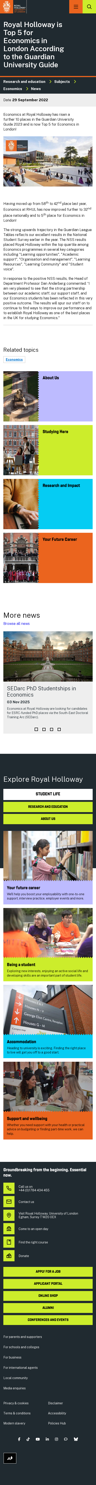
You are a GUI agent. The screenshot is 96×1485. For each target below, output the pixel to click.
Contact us (26, 1202)
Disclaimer (55, 1403)
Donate (24, 1256)
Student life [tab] (48, 794)
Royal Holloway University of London (13, 6)
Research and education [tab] (48, 807)
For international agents (20, 1367)
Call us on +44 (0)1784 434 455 (34, 1188)
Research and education (24, 82)
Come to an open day (33, 1229)
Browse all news (16, 623)
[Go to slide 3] (51, 729)
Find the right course (33, 1242)
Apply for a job (48, 1272)
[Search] (89, 6)
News (36, 89)
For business (12, 1357)
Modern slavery (14, 1423)
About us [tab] (48, 819)
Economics (12, 89)
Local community (15, 1378)
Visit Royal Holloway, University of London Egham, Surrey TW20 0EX (48, 1215)
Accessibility (57, 1413)
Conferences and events (48, 1320)
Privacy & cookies (16, 1403)
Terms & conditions (17, 1413)
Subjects (62, 82)
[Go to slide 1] (36, 729)
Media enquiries (14, 1388)
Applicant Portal (48, 1284)
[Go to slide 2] (44, 729)
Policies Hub (57, 1423)
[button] (19, 1439)
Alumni (48, 1308)
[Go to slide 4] (59, 729)
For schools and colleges (21, 1347)
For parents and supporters (22, 1337)
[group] (48, 682)
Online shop (48, 1296)
